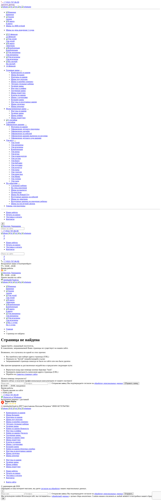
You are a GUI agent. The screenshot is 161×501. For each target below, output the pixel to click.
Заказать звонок (8, 4)
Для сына (15, 181)
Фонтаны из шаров (19, 77)
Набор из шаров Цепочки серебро (20, 449)
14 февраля (10, 66)
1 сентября (10, 122)
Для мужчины (12, 59)
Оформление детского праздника (25, 129)
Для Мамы (15, 176)
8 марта (9, 23)
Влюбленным (12, 50)
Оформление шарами (15, 124)
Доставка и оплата (14, 217)
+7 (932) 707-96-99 (11, 2)
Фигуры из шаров (18, 111)
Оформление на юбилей (21, 133)
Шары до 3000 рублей (15, 26)
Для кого (10, 140)
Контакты (10, 219)
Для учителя (16, 172)
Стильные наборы (19, 185)
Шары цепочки (17, 106)
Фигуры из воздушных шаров (24, 102)
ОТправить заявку (131, 383)
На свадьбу (10, 64)
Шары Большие (17, 75)
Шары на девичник (19, 199)
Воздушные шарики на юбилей (24, 197)
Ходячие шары (17, 86)
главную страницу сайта (26, 374)
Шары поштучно (18, 93)
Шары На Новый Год (20, 194)
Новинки (10, 14)
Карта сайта (11, 482)
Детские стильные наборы (22, 84)
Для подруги (16, 167)
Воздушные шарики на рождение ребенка (29, 201)
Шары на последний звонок (23, 204)
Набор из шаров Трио (15, 437)
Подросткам (16, 192)
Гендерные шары (18, 91)
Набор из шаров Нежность (17, 428)
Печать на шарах (13, 215)
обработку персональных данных (108, 383)
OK (3, 499)
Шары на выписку (19, 190)
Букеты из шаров (18, 95)
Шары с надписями (19, 97)
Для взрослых (17, 174)
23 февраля (10, 37)
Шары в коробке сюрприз (22, 81)
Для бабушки (16, 163)
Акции (9, 19)
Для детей (10, 41)
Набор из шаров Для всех (17, 433)
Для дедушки (16, 165)
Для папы (15, 170)
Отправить (129, 494)
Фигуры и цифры (18, 88)
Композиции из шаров (20, 72)
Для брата (15, 161)
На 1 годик (10, 325)
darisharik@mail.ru (11, 280)
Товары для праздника (15, 206)
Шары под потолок (19, 79)
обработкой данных (60, 496)
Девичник (10, 46)
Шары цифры (17, 115)
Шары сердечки (18, 104)
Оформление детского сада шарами (26, 138)
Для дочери (16, 179)
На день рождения (19, 188)
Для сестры (16, 158)
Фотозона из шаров (19, 127)
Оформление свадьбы (20, 131)
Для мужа (15, 154)
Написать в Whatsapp (12, 397)
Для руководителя (19, 156)
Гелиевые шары (12, 70)
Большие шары (17, 100)
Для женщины (12, 55)
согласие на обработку (50, 488)
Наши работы (12, 212)
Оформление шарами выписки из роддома (29, 136)
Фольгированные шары (16, 109)
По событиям (11, 183)
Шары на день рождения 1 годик (20, 30)
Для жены (15, 152)
